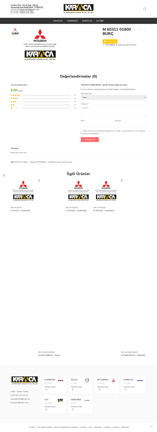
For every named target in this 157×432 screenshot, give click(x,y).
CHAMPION (49, 379)
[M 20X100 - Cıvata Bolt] (106, 192)
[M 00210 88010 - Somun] (51, 264)
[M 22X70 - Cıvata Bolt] (23, 192)
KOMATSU (128, 379)
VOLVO (74, 379)
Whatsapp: (22, 11)
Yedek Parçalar (66, 162)
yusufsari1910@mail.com (20, 399)
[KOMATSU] (140, 380)
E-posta (118, 120)
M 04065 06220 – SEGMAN (133, 355)
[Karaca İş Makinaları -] (78, 8)
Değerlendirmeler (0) (78, 76)
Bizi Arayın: (22, 13)
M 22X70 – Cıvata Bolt (20, 210)
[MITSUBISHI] (113, 380)
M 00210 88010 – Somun (49, 355)
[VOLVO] (87, 380)
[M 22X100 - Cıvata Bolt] (78, 192)
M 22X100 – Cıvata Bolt (76, 210)
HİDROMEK (76, 399)
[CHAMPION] (61, 380)
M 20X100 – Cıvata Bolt (103, 210)
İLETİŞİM (100, 21)
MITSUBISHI (41, 162)
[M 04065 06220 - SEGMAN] (133, 264)
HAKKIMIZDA (72, 21)
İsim (83, 120)
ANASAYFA (58, 21)
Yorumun (85, 104)
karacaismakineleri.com (19, 402)
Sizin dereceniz (86, 93)
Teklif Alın (111, 41)
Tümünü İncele (50, 387)
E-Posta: (25, 9)
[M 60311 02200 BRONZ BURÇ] (144, 29)
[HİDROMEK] (87, 400)
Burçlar (57, 162)
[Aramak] (144, 9)
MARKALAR (87, 21)
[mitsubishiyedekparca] (15, 31)
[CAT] (61, 400)
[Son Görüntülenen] (151, 426)
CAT (46, 399)
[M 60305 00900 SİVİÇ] (140, 29)
